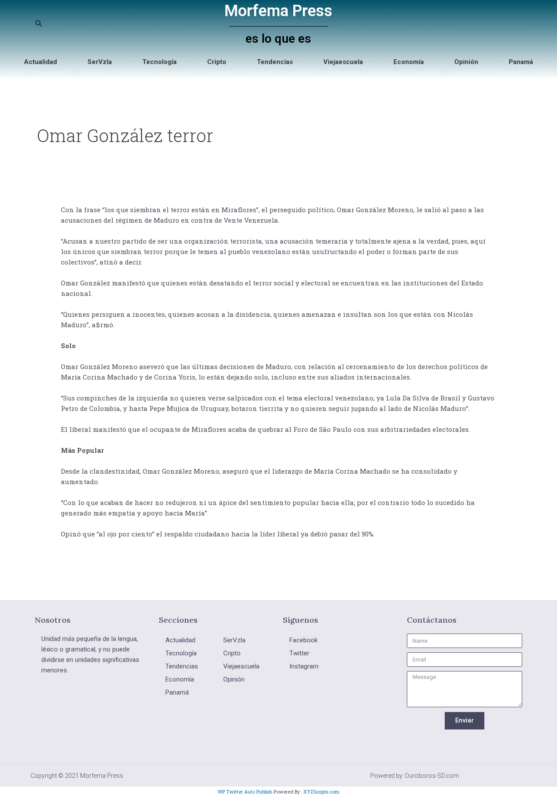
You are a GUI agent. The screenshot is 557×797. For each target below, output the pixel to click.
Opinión (466, 62)
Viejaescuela (343, 62)
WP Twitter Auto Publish (245, 791)
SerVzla (99, 62)
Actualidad (40, 62)
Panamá (521, 62)
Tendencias (275, 62)
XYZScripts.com (321, 791)
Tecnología (159, 62)
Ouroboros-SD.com (432, 775)
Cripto (216, 62)
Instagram (304, 666)
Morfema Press (278, 11)
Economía (408, 62)
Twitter (299, 653)
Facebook (303, 640)
